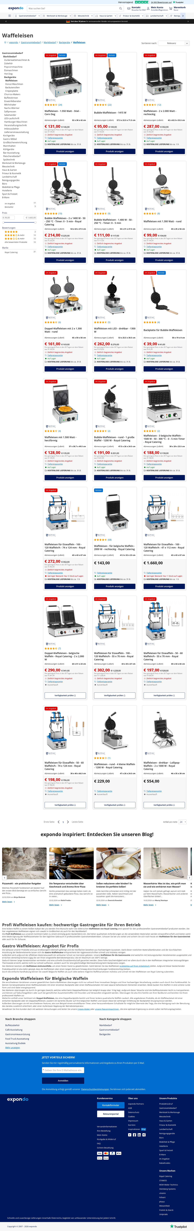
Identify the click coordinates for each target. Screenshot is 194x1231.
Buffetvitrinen (11, 97)
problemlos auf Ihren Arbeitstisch (135, 966)
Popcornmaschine (13, 66)
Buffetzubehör (12, 1025)
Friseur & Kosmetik (11, 173)
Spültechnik (9, 159)
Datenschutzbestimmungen (95, 1089)
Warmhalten (9, 145)
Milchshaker (10, 104)
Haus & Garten (9, 169)
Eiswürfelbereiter (12, 101)
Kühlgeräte (8, 149)
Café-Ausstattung (13, 1029)
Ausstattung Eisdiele (15, 1043)
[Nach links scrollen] (6, 21)
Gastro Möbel (10, 139)
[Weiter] (67, 822)
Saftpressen (10, 111)
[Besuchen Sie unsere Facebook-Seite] (134, 1135)
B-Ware (5, 197)
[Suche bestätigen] (120, 8)
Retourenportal (111, 1113)
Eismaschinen (11, 70)
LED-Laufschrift (11, 118)
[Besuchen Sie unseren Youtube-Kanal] (129, 1135)
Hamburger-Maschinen (15, 121)
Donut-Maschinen (14, 84)
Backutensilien (12, 87)
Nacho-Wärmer (12, 108)
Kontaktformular (110, 1105)
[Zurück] (58, 822)
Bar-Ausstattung (11, 152)
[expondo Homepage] (5, 42)
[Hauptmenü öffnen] (9, 15)
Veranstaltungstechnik (15, 125)
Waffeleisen (11, 80)
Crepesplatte (11, 90)
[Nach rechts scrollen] (188, 21)
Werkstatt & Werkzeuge (13, 163)
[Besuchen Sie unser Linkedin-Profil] (139, 1135)
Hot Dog (8, 73)
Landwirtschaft (9, 176)
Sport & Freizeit (9, 194)
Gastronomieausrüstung (17, 1034)
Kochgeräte (9, 135)
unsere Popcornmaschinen (107, 1009)
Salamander (10, 114)
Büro (4, 183)
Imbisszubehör (11, 128)
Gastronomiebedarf (12, 53)
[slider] (3, 222)
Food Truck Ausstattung (17, 1038)
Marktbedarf (9, 56)
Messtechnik (8, 166)
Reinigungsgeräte (11, 180)
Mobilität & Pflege (11, 187)
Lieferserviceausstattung (16, 132)
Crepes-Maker (83, 1009)
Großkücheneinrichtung (15, 142)
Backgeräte (10, 77)
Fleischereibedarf (11, 156)
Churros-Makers (12, 94)
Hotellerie (7, 190)
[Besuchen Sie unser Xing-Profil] (144, 1135)
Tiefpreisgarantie (55, 138)
